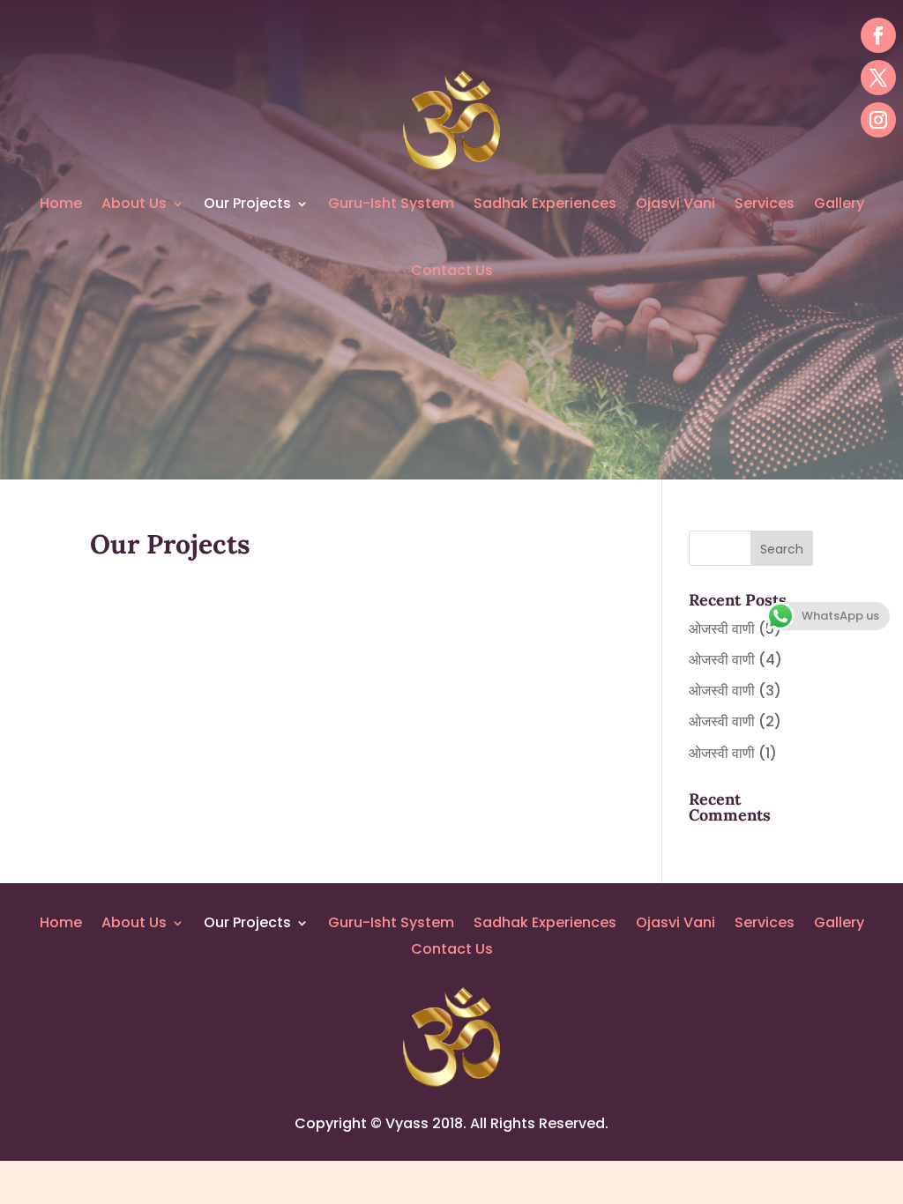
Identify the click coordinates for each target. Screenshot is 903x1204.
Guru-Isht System (391, 203)
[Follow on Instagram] (878, 119)
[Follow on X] (878, 77)
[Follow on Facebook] (878, 35)
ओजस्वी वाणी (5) (735, 629)
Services (765, 203)
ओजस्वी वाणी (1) (733, 753)
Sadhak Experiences (545, 203)
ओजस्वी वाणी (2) (735, 721)
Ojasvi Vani (675, 203)
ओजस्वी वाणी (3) (735, 690)
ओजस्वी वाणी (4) (735, 660)
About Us (134, 203)
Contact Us (452, 270)
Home (61, 203)
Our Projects (247, 203)
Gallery (839, 203)
